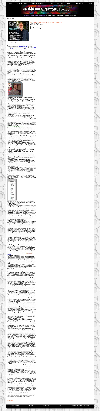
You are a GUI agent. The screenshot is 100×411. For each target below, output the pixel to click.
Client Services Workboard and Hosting (79, 405)
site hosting (31, 405)
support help (46, 405)
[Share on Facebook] (8, 19)
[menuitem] (15, 405)
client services (79, 3)
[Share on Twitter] (11, 19)
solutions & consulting (38, 3)
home (10, 3)
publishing (60, 3)
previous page (10, 400)
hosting (51, 3)
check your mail (15, 405)
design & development (21, 3)
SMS (60, 405)
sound (68, 3)
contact (90, 3)
